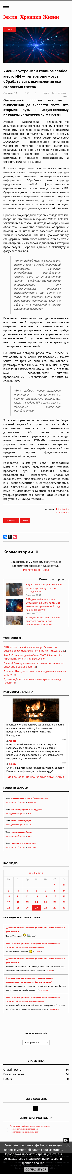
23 (64, 902)
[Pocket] (15, 537)
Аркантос (32, 802)
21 (45, 902)
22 (54, 902)
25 (18, 907)
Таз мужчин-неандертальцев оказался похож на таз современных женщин (43, 621)
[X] (10, 537)
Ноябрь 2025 (36, 873)
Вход (46, 570)
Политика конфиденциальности (24, 1132)
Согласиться (36, 1169)
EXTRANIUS (54, 1009)
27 (36, 907)
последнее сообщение (15, 802)
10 (8, 896)
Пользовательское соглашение (24, 1129)
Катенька (32, 847)
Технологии (11, 520)
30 (64, 907)
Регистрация (31, 570)
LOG (30, 825)
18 (18, 902)
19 (27, 902)
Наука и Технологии (54, 93)
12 (27, 896)
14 (45, 896)
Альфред (49, 970)
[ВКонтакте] (5, 537)
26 (27, 907)
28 (45, 907)
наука (25, 520)
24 (8, 907)
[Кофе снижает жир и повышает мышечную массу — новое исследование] (14, 595)
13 (36, 896)
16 (64, 896)
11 (18, 896)
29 (54, 907)
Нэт (29, 813)
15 (54, 896)
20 (36, 902)
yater (30, 836)
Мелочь (44, 990)
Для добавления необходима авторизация (36, 777)
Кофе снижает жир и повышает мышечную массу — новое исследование (44, 588)
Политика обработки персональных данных (30, 1126)
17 (8, 902)
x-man (38, 951)
